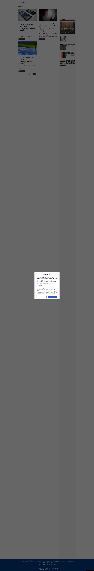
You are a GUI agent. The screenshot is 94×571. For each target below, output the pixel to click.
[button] (47, 285)
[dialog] (47, 285)
